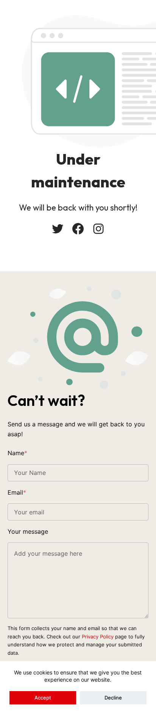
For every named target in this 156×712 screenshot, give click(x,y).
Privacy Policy (98, 636)
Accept (42, 698)
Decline (113, 698)
